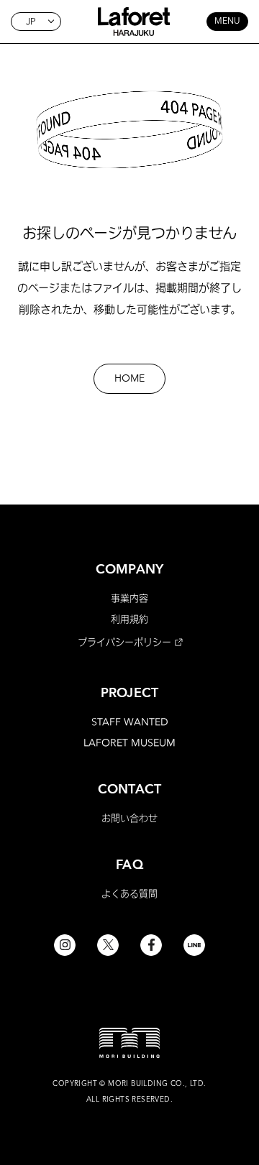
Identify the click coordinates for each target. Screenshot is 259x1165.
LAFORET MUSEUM (129, 742)
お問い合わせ (129, 817)
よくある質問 (129, 893)
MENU (227, 21)
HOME (129, 379)
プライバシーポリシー (124, 641)
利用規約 (129, 618)
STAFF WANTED (129, 721)
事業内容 (129, 597)
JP (31, 21)
